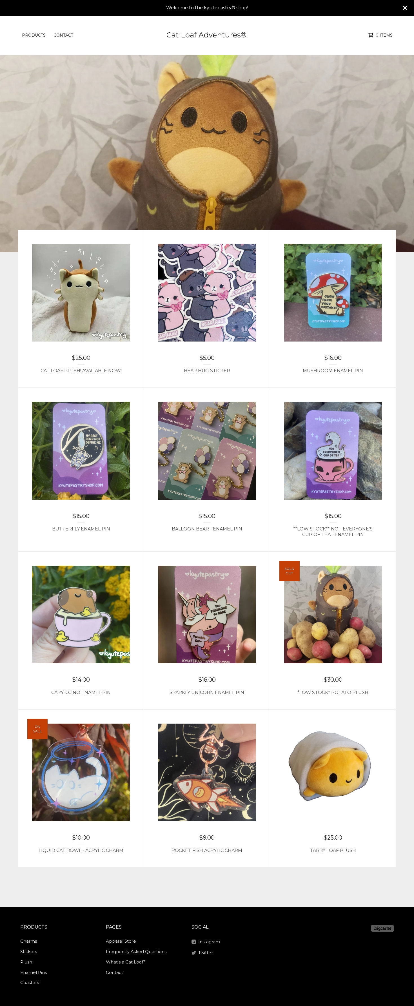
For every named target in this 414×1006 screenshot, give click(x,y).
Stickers (28, 951)
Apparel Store (121, 941)
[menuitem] (33, 35)
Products (34, 35)
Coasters (29, 982)
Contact (63, 35)
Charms (28, 941)
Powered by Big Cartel (382, 928)
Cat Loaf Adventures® (206, 34)
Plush (26, 962)
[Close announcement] (404, 7)
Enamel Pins (33, 972)
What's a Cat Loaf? (125, 962)
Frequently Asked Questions (136, 951)
